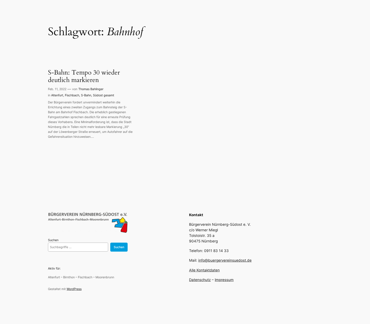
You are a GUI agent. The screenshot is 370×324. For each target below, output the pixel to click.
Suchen (53, 240)
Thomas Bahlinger (90, 89)
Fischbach (72, 95)
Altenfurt (57, 95)
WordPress (74, 289)
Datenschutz (200, 280)
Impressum (224, 280)
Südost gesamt (103, 95)
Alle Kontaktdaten (204, 270)
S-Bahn (86, 95)
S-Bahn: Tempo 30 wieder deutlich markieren (84, 76)
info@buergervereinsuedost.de (225, 260)
